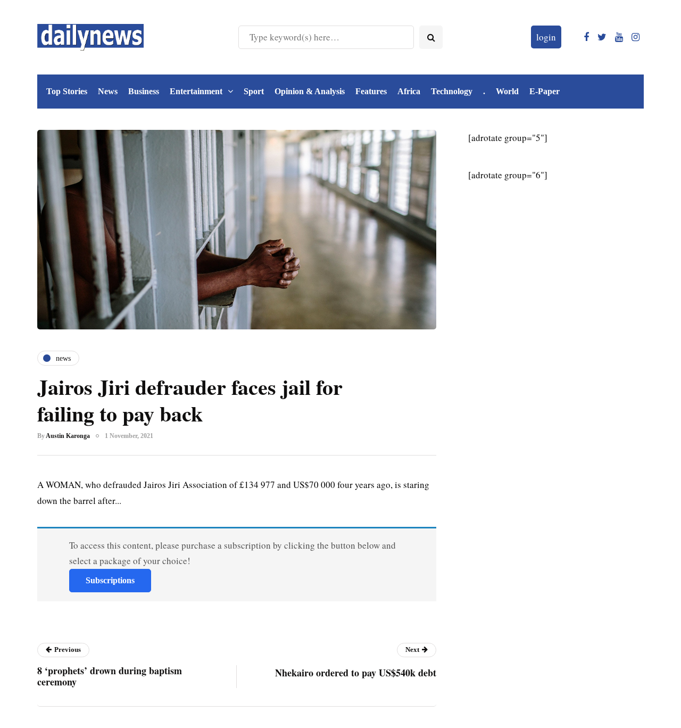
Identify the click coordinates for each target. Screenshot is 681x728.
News (108, 91)
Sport (254, 91)
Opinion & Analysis (310, 91)
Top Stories (66, 91)
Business (143, 91)
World (507, 91)
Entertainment (196, 91)
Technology (451, 91)
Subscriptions (110, 580)
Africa (408, 91)
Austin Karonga (68, 436)
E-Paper (544, 91)
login (546, 37)
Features (371, 91)
